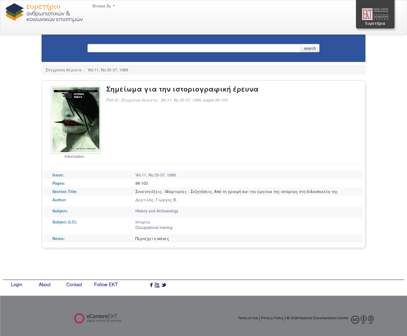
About (45, 284)
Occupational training (153, 227)
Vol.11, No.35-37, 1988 (108, 69)
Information (74, 156)
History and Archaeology (156, 210)
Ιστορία (142, 222)
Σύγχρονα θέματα (64, 69)
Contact (74, 284)
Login (16, 284)
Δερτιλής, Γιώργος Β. (156, 199)
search (310, 48)
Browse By (102, 6)
